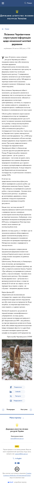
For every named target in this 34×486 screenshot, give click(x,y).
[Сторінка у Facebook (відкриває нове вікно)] (16, 463)
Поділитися (18, 387)
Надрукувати (18, 400)
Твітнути (18, 396)
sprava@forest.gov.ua (17, 438)
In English (18, 458)
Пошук (29, 3)
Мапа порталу (15, 418)
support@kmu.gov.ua (21, 454)
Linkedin (17, 391)
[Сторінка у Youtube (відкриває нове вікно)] (18, 463)
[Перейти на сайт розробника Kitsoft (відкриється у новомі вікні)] (11, 482)
